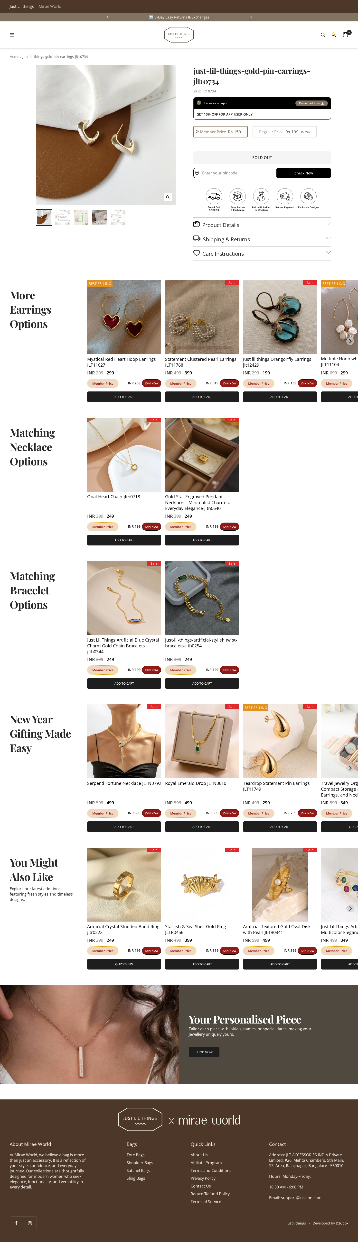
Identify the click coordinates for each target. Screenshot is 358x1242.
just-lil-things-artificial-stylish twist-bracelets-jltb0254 (201, 643)
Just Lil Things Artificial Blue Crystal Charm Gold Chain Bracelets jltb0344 (123, 645)
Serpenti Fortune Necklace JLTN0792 (124, 783)
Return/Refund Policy (210, 1194)
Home (14, 56)
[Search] (323, 35)
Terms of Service (206, 1201)
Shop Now (204, 1052)
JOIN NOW (151, 383)
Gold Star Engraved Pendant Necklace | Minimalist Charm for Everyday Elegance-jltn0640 (198, 502)
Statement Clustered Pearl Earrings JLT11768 (200, 362)
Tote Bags (136, 1155)
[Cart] (345, 34)
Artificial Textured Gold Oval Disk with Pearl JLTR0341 (277, 929)
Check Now (303, 173)
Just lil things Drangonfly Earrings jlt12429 (277, 362)
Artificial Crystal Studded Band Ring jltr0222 (123, 929)
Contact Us (201, 1186)
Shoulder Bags (140, 1162)
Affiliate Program (206, 1162)
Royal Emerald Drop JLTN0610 (195, 783)
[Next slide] (350, 341)
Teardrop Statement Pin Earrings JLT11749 (276, 786)
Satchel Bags (138, 1170)
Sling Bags (136, 1178)
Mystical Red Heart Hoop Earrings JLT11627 (121, 362)
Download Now (309, 103)
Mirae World (50, 6)
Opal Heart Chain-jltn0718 (113, 496)
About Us (199, 1155)
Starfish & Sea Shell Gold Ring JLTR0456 (195, 929)
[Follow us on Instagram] (30, 1223)
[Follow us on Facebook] (16, 1223)
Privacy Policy (203, 1178)
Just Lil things (22, 6)
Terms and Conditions (211, 1170)
